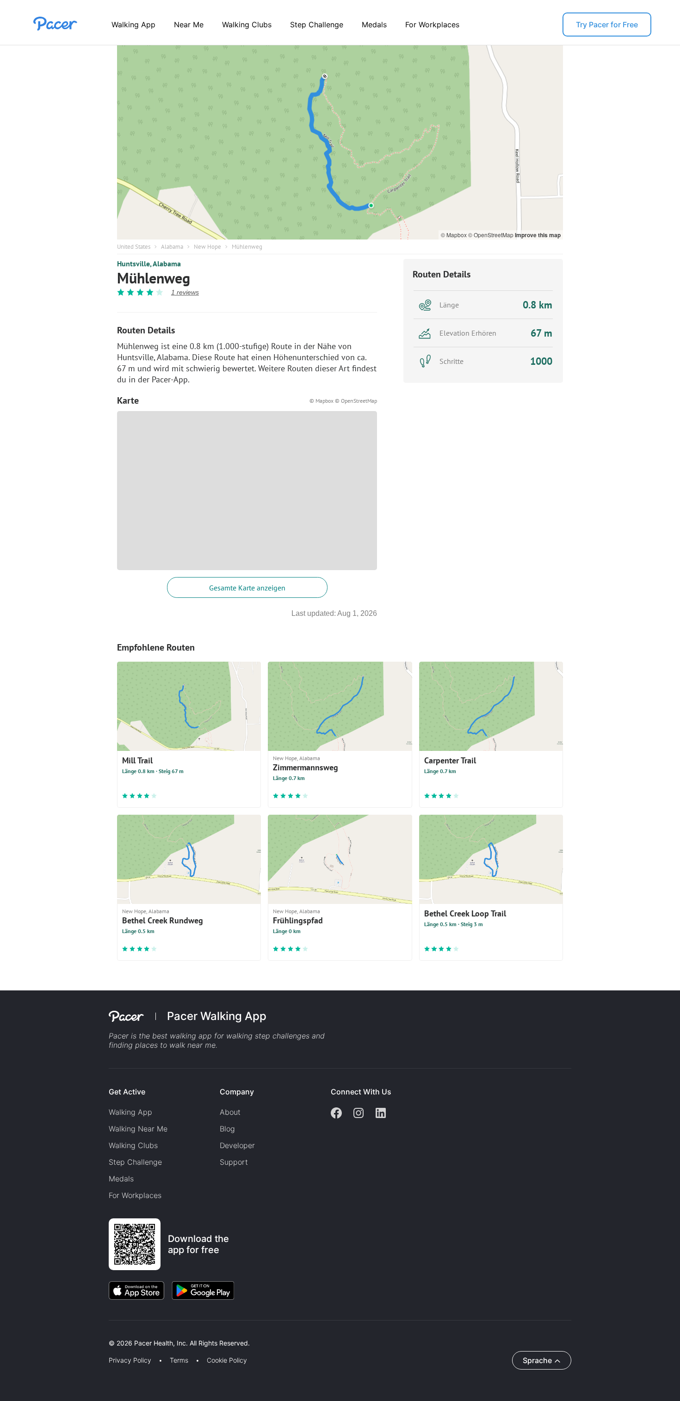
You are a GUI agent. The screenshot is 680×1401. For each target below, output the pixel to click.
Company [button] (237, 1091)
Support (234, 1162)
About (230, 1112)
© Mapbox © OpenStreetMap (343, 400)
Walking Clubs (247, 24)
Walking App (133, 24)
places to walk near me (175, 1045)
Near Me (189, 24)
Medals (374, 24)
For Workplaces (432, 24)
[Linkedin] (380, 1113)
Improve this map (538, 235)
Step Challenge (316, 24)
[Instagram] (358, 1113)
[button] (161, 1332)
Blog (227, 1128)
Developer (237, 1145)
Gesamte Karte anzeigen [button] (247, 587)
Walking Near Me (138, 1128)
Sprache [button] (537, 1360)
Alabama (172, 247)
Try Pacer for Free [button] (607, 24)
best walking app (183, 1035)
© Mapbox (454, 235)
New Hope (207, 247)
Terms (179, 1360)
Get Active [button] (127, 1091)
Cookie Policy (227, 1360)
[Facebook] (336, 1113)
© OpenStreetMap (491, 235)
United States (133, 247)
